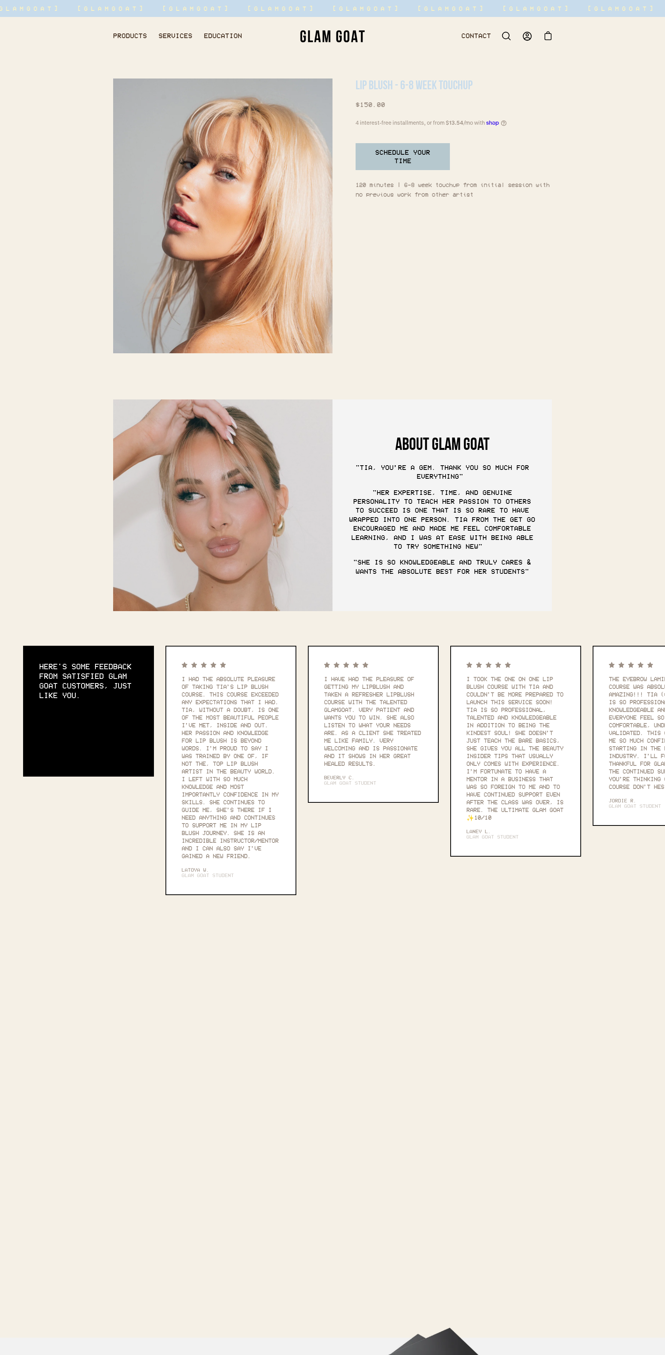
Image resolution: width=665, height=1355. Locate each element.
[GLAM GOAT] (332, 36)
